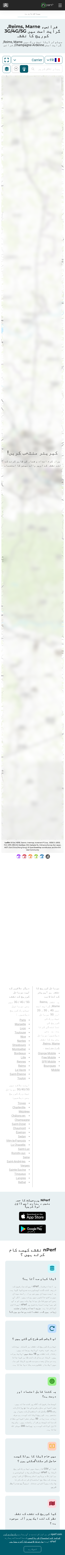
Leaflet (7, 843)
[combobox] (53, 60)
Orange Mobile (47, 1053)
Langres (21, 1178)
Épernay (21, 1132)
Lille (23, 1057)
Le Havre (20, 1070)
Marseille (20, 1024)
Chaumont (19, 1128)
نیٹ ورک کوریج (24, 69)
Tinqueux (20, 1174)
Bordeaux (20, 1053)
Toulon (21, 1078)
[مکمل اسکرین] (7, 60)
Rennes (21, 1061)
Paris (23, 1020)
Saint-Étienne (18, 1074)
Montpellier (19, 1049)
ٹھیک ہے (32, 1549)
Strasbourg (19, 1045)
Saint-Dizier (19, 1124)
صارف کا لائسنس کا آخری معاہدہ (26, 1541)
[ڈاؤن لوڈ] (32, 1216)
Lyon (23, 1028)
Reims (22, 1065)
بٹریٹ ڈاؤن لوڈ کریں (17, 69)
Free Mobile (49, 1057)
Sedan (22, 1136)
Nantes (21, 1041)
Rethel (22, 1182)
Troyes (22, 1103)
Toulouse (20, 1032)
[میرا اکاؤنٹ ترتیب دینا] (5, 5)
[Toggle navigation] (60, 5)
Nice (23, 1036)
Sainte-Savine (17, 1169)
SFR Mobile (49, 1061)
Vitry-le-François (16, 1140)
